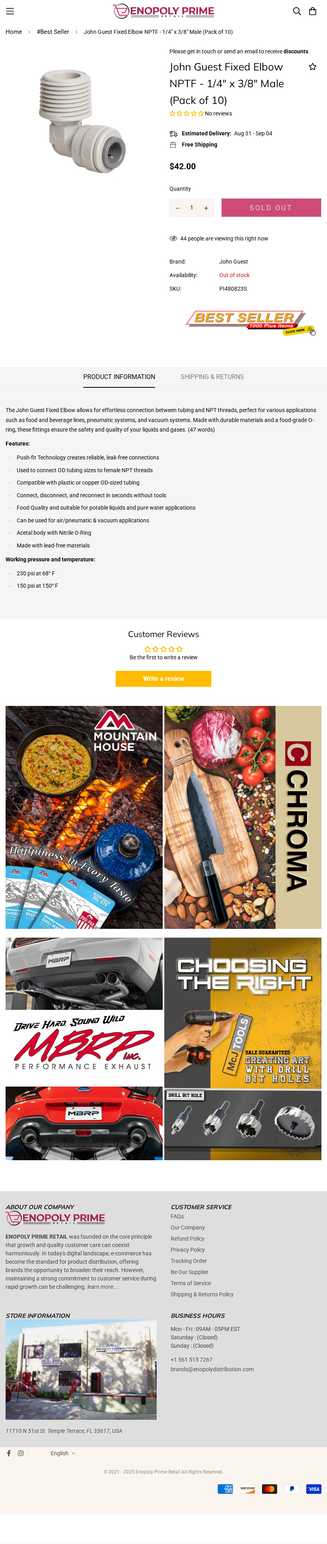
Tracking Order (189, 1261)
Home (14, 31)
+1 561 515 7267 (192, 1359)
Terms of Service (191, 1283)
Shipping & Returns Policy (202, 1294)
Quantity (180, 189)
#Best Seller (53, 31)
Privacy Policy (188, 1250)
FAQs (177, 1216)
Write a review (163, 678)
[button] (186, 113)
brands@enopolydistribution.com (212, 1369)
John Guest (233, 261)
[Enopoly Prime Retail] (164, 11)
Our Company (188, 1227)
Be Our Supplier (190, 1272)
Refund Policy (188, 1238)
